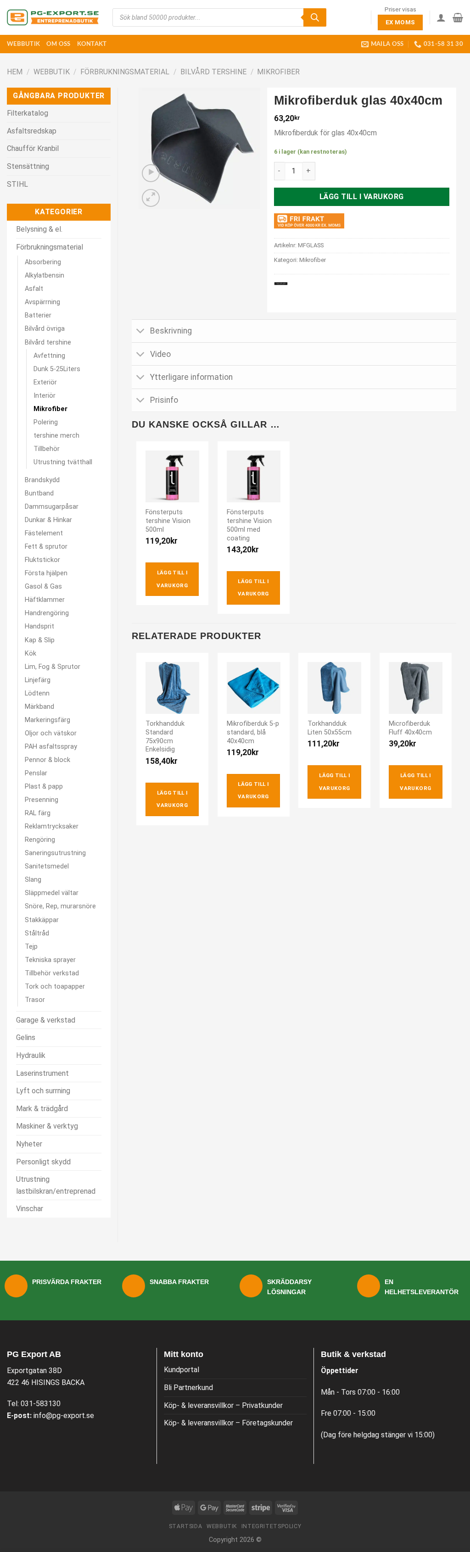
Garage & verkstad (45, 1020)
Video (160, 354)
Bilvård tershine (213, 71)
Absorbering (43, 262)
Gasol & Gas (43, 586)
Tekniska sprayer (50, 960)
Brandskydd (42, 480)
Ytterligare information (191, 377)
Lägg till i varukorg (361, 196)
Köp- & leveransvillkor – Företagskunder (228, 1422)
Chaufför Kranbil (33, 148)
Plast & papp (44, 786)
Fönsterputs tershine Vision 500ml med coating (249, 525)
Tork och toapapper (55, 986)
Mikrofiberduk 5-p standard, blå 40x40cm (253, 732)
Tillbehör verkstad (52, 973)
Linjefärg (37, 680)
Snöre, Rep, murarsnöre (60, 906)
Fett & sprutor (46, 547)
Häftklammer (45, 600)
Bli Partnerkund (188, 1387)
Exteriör (45, 382)
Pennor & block (47, 760)
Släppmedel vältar (51, 893)
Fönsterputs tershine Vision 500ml (167, 520)
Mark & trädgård (42, 1108)
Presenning (41, 800)
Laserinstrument (42, 1073)
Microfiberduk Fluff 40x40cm (410, 728)
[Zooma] (151, 198)
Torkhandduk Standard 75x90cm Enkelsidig (165, 736)
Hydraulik (30, 1055)
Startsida (185, 1526)
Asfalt (34, 289)
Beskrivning (171, 330)
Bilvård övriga (45, 329)
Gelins (25, 1037)
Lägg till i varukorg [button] (172, 579)
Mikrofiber (278, 71)
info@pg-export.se (64, 1415)
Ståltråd (37, 933)
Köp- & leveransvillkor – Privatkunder (223, 1405)
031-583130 (41, 1403)
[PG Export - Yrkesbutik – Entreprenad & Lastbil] (53, 17)
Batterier (38, 315)
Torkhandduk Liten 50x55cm (330, 728)
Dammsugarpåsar (51, 507)
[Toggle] (141, 332)
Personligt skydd (43, 1161)
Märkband (39, 707)
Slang (33, 880)
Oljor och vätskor (51, 733)
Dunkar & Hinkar (48, 520)
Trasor (35, 1000)
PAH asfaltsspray (51, 747)
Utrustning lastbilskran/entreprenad (55, 1185)
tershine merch (56, 435)
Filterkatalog (27, 113)
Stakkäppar (42, 920)
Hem (14, 71)
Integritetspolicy (271, 1526)
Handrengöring (47, 613)
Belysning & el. (39, 229)
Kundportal (181, 1369)
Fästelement (44, 533)
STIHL (17, 184)
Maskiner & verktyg (47, 1126)
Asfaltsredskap (31, 131)
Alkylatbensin (44, 275)
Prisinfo (164, 400)
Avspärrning (42, 302)
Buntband (39, 493)
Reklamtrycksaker (51, 826)
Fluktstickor (42, 560)
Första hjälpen (46, 573)
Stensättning (28, 166)
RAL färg (37, 813)
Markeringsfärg (47, 720)
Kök (30, 653)
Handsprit (39, 626)
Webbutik (23, 44)
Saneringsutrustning (55, 853)
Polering (46, 422)
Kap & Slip (40, 640)
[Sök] (314, 17)
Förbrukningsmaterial (124, 71)
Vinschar (29, 1208)
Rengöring (40, 840)
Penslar (36, 773)
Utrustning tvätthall (63, 462)
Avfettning (49, 356)
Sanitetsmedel (47, 866)
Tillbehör (47, 449)
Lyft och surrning (43, 1090)
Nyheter (29, 1144)
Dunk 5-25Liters (57, 369)
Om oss (58, 44)
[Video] (151, 173)
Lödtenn (37, 693)
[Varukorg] (458, 17)
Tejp (31, 947)
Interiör (45, 396)
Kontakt (92, 44)
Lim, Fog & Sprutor (52, 667)
